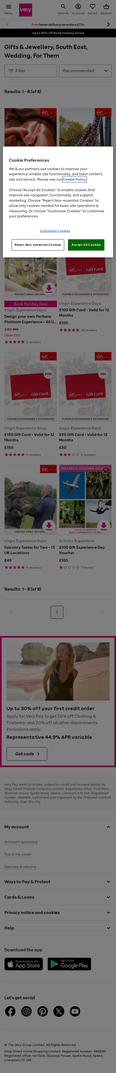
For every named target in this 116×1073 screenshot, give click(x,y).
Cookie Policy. (74, 179)
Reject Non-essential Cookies (38, 244)
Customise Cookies (55, 231)
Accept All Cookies (86, 244)
